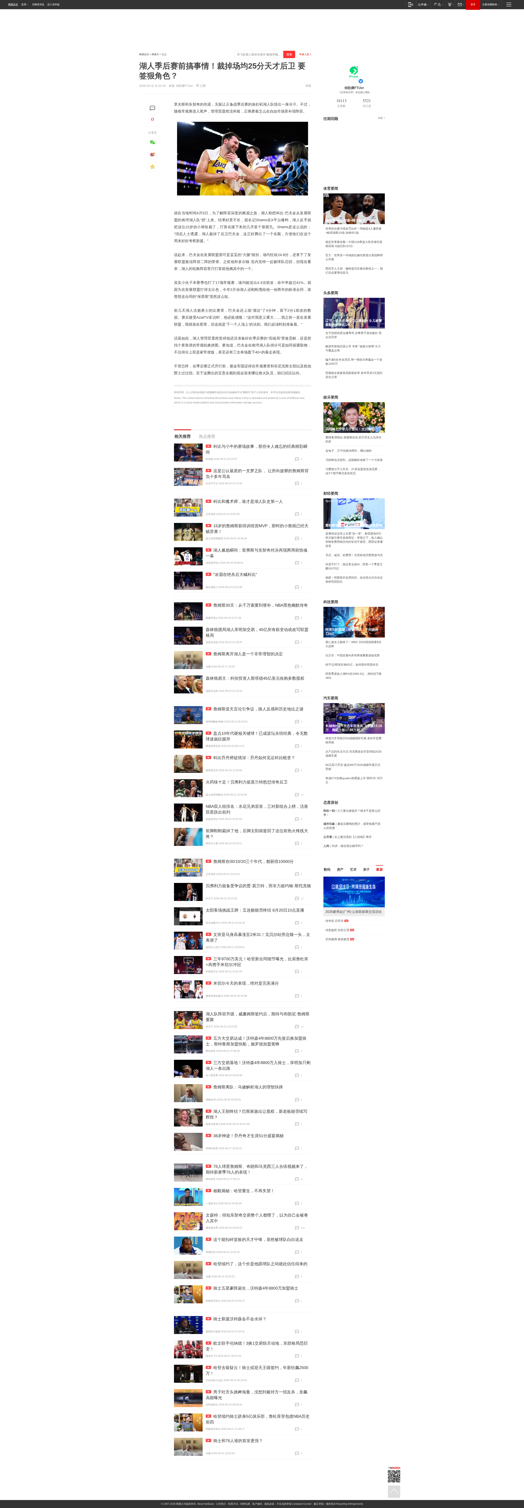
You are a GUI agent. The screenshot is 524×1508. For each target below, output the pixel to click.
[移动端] (410, 4)
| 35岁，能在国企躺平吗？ (343, 846)
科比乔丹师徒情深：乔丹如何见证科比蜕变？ (254, 757)
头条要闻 (330, 293)
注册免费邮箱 (489, 4)
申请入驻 (304, 54)
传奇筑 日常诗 (334, 920)
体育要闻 (330, 188)
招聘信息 (245, 1503)
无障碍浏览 (38, 4)
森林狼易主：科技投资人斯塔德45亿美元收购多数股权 (255, 678)
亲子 (366, 869)
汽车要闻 (330, 698)
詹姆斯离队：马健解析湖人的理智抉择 (248, 1087)
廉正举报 (319, 1503)
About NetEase (205, 1503)
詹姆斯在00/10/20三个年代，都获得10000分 (253, 861)
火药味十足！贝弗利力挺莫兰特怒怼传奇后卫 (247, 782)
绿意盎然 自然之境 (337, 930)
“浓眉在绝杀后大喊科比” (235, 574)
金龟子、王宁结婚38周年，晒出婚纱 (348, 450)
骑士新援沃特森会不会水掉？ (240, 1319)
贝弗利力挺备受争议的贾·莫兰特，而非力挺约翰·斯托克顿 (258, 886)
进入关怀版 (53, 4)
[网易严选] (438, 4)
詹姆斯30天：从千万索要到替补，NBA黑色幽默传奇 (260, 605)
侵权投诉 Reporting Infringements (344, 1503)
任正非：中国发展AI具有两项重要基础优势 (352, 655)
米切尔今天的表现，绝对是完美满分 (246, 983)
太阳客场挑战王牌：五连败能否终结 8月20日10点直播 (255, 910)
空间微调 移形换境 (337, 939)
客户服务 (257, 1503)
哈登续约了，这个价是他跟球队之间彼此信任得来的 (260, 1264)
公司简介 (221, 1503)
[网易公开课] (423, 4)
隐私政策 (269, 1503)
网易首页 (13, 4)
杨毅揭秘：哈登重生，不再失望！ (244, 1191)
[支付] (450, 4)
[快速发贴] (152, 108)
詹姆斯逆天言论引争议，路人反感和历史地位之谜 (258, 709)
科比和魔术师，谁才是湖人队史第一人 (248, 501)
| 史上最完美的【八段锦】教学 (347, 837)
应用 (23, 4)
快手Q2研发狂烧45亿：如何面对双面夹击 (351, 664)
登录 (473, 4)
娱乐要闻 (330, 397)
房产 (340, 869)
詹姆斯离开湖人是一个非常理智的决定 (248, 654)
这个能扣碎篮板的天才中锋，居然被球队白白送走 (258, 1239)
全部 (380, 118)
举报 (308, 85)
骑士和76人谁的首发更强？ (238, 1440)
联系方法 (233, 1503)
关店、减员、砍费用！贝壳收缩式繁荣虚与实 (354, 555)
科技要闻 (330, 602)
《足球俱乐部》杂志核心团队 (354, 92)
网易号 (155, 54)
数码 (327, 869)
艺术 (353, 869)
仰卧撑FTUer (184, 85)
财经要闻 (330, 493)
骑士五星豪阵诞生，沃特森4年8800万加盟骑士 (255, 1288)
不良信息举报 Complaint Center (294, 1503)
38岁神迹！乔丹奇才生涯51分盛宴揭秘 (248, 1135)
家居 (379, 869)
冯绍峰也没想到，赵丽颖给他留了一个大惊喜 (354, 460)
